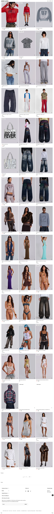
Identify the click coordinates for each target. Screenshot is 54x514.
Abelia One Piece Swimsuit (22, 320)
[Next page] (30, 477)
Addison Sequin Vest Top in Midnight (40, 350)
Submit (26, 504)
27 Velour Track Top (4, 203)
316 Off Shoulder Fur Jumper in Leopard (7, 232)
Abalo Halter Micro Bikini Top (5, 320)
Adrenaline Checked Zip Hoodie (6, 409)
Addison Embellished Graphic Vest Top (24, 350)
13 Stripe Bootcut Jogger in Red (40, 114)
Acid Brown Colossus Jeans (39, 320)
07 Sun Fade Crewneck (39, 28)
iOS (49, 490)
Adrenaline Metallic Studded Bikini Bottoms (24, 409)
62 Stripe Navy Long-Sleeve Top (40, 232)
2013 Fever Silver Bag (5, 144)
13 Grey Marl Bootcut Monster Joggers (24, 85)
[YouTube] (28, 491)
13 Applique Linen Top (4, 85)
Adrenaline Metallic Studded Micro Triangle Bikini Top (43, 409)
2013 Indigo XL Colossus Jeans (23, 144)
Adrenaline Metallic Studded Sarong (6, 438)
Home (2, 482)
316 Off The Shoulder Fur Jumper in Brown (24, 232)
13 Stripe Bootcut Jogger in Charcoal (6, 114)
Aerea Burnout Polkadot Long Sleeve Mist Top (42, 438)
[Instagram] (25, 491)
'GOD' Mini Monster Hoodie (5, 28)
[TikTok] (30, 491)
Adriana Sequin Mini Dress (22, 438)
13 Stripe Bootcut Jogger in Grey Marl (24, 114)
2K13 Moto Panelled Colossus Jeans (23, 203)
